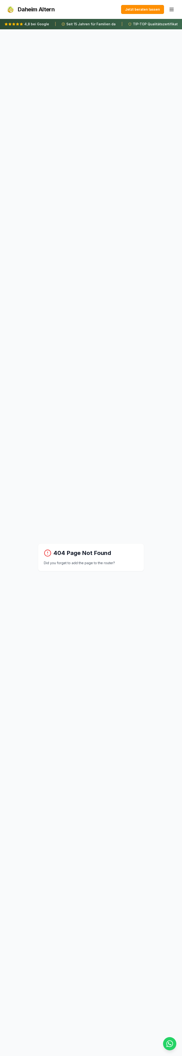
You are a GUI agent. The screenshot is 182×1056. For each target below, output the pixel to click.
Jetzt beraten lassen (142, 9)
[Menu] (171, 9)
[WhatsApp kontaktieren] (169, 1043)
